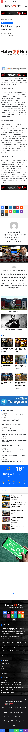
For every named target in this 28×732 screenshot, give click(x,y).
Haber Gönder (16, 712)
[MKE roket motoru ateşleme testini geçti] (21, 359)
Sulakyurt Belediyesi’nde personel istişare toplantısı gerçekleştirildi (18, 519)
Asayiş (3, 642)
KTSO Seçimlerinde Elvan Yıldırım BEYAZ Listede (20, 349)
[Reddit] (21, 207)
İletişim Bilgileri (4, 673)
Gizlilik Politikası (5, 663)
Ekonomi (4, 645)
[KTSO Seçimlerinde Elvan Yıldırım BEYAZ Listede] (21, 342)
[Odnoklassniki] (6, 211)
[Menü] (2, 7)
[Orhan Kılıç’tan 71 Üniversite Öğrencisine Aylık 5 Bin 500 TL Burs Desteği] (6, 505)
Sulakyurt (14, 653)
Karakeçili (4, 647)
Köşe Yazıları (16, 647)
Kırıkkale (11, 650)
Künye (2, 670)
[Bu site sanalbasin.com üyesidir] (9, 705)
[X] (6, 207)
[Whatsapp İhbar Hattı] (14, 547)
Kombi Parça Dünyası (18, 705)
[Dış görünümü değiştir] (23, 7)
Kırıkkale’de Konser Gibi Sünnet (6, 383)
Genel (14, 645)
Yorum (24, 491)
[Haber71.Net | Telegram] (14, 401)
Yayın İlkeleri (4, 666)
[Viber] (21, 211)
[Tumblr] (14, 207)
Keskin (10, 647)
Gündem (10, 19)
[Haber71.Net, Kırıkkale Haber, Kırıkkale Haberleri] (12, 7)
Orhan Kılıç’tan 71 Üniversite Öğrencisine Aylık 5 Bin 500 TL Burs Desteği (18, 504)
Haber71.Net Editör (14, 232)
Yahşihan (20, 653)
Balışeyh (19, 642)
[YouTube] (16, 242)
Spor (8, 653)
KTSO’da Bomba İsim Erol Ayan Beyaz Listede (6, 367)
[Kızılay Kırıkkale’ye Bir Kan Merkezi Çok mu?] (6, 498)
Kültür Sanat (4, 650)
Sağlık (22, 650)
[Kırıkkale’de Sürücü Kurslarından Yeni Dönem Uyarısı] (6, 527)
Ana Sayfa (4, 19)
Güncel (16, 491)
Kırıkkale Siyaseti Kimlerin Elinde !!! (14, 255)
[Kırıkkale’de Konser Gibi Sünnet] (7, 377)
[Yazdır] (6, 214)
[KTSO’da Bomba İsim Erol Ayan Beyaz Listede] (7, 359)
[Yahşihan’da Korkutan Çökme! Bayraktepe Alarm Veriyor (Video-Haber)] (21, 377)
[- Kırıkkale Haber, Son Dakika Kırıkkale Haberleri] (14, 13)
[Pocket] (10, 211)
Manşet (10, 22)
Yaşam (3, 655)
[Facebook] (2, 207)
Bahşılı (13, 642)
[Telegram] (17, 211)
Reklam (3, 668)
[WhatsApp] (14, 211)
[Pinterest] (17, 207)
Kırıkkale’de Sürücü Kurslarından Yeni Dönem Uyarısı (18, 526)
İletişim (22, 712)
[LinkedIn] (10, 207)
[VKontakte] (2, 211)
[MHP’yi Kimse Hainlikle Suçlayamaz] (6, 513)
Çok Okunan (5, 491)
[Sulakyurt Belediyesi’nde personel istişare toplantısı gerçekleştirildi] (6, 519)
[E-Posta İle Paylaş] (2, 214)
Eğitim (9, 645)
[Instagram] (20, 242)
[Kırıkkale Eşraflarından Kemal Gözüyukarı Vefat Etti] (7, 342)
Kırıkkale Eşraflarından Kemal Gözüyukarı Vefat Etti (7, 349)
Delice (24, 642)
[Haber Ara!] (26, 7)
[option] (14, 254)
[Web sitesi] (7, 242)
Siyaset (3, 653)
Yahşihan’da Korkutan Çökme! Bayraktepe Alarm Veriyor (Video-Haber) (20, 384)
